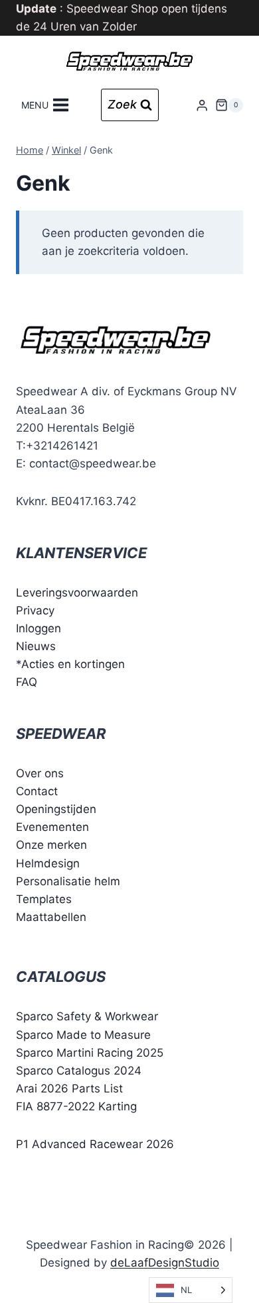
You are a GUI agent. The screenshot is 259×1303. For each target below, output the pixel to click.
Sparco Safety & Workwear (87, 1016)
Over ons (40, 773)
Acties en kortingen (73, 664)
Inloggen (38, 628)
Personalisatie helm (68, 881)
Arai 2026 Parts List (69, 1088)
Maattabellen (51, 917)
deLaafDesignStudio (164, 1262)
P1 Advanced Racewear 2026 (95, 1144)
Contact (37, 791)
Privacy (35, 610)
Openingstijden (56, 809)
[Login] (202, 105)
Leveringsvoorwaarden (77, 592)
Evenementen (52, 827)
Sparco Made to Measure (83, 1034)
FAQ (26, 682)
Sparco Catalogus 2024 (78, 1070)
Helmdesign (48, 863)
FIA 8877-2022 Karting (76, 1106)
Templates (44, 899)
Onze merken (51, 844)
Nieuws (36, 646)
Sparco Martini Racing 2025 (89, 1052)
